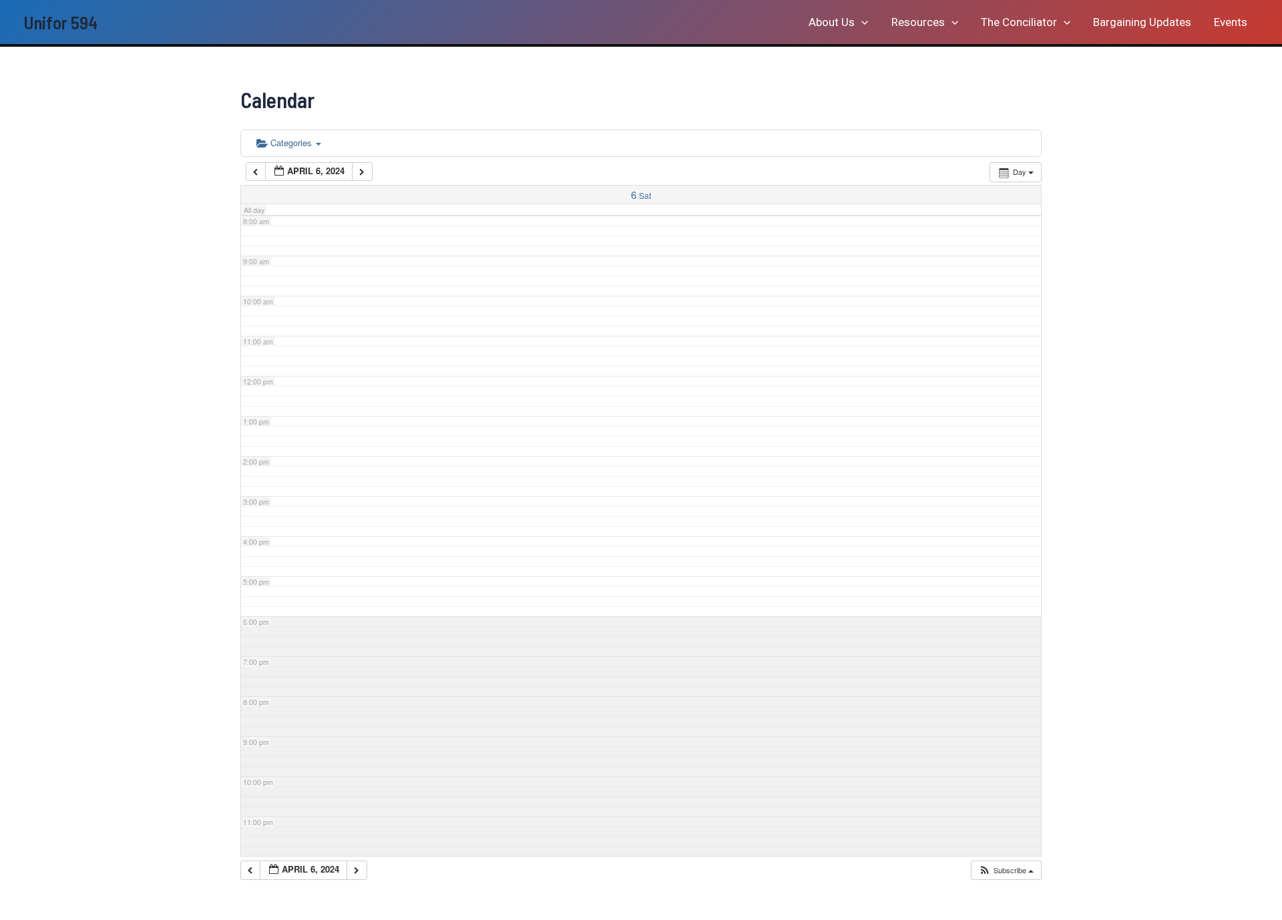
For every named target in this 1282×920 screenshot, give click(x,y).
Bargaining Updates (1142, 22)
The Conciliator (1019, 22)
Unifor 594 (60, 22)
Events (1230, 22)
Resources (918, 22)
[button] (861, 22)
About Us (832, 22)
